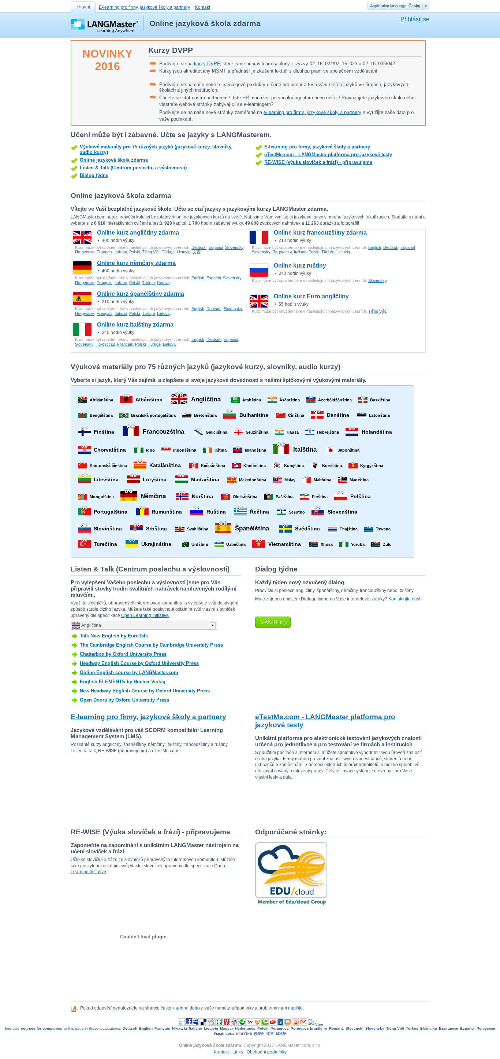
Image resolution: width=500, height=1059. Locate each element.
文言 (197, 252)
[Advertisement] (204, 803)
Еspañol (216, 247)
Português (279, 1028)
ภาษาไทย (244, 1034)
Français (104, 252)
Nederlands (245, 1028)
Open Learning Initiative (145, 615)
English (374, 247)
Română (336, 1028)
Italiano (121, 252)
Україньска (224, 1034)
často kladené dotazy (181, 1008)
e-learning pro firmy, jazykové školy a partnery (312, 112)
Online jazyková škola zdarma (114, 160)
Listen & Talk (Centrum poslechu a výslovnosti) (133, 167)
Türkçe (168, 252)
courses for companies (41, 1028)
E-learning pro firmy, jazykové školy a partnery (144, 7)
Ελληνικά (428, 1028)
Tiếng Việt (151, 252)
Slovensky (234, 247)
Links (237, 1052)
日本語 (281, 1034)
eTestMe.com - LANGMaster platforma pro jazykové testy (328, 154)
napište (295, 1008)
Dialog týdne (94, 175)
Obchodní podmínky (267, 1052)
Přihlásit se (414, 19)
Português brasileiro (309, 1028)
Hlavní (83, 7)
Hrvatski (179, 1028)
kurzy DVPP (207, 63)
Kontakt (202, 7)
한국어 (259, 1034)
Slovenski (354, 1028)
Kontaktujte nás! (404, 599)
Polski (134, 252)
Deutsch (198, 247)
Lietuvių (183, 252)
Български (448, 1028)
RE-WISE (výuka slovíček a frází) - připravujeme (318, 162)
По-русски (84, 252)
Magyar (226, 1028)
